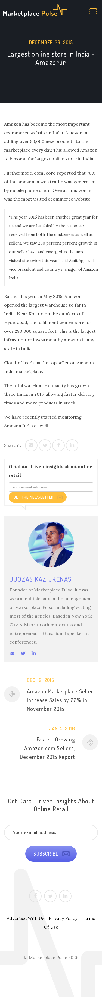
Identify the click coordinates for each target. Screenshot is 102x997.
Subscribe (46, 854)
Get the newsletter (34, 497)
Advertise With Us (25, 918)
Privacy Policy (63, 918)
